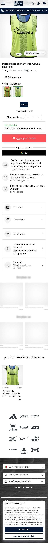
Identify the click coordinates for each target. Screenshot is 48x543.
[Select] (23, 450)
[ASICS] (23, 416)
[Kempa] (35, 427)
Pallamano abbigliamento (24, 70)
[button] (24, 207)
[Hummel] (23, 427)
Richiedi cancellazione (24, 487)
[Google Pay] (24, 153)
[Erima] (12, 427)
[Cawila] (35, 416)
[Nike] (23, 438)
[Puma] (35, 438)
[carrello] (44, 4)
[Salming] (12, 450)
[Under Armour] (35, 450)
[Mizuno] (12, 438)
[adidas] (12, 416)
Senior (24, 104)
